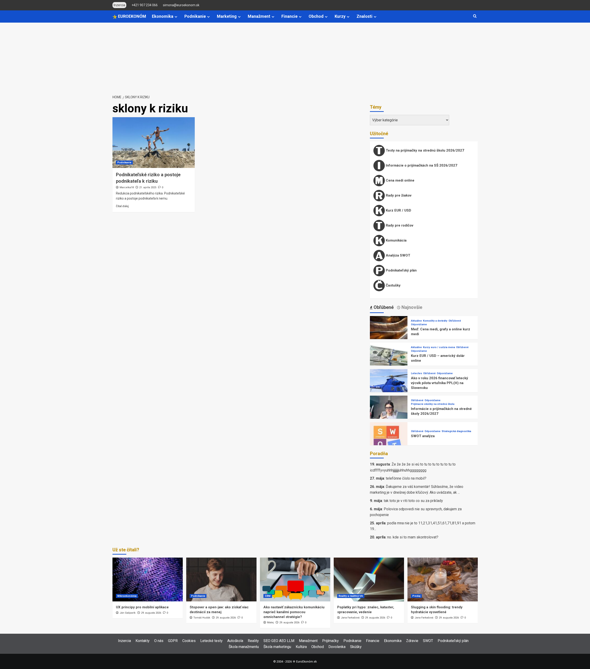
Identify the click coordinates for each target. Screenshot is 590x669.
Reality (253, 641)
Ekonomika (162, 16)
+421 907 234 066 (145, 5)
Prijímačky (330, 641)
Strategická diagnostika (456, 431)
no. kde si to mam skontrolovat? (412, 537)
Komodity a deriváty (435, 321)
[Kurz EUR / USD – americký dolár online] (389, 361)
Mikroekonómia (126, 595)
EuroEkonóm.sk (306, 661)
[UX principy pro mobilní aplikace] (147, 579)
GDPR (173, 641)
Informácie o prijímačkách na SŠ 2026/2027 (421, 165)
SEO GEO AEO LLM (278, 641)
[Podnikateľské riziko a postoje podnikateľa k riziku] (153, 142)
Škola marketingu (277, 647)
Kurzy (340, 16)
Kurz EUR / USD (398, 210)
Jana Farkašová (350, 617)
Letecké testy (211, 641)
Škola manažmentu (244, 647)
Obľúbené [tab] (383, 307)
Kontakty (143, 641)
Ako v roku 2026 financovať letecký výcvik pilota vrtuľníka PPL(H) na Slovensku (439, 383)
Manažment (259, 16)
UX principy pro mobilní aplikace (142, 607)
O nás (158, 641)
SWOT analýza (423, 436)
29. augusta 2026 (151, 612)
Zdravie (412, 641)
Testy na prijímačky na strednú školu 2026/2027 (424, 150)
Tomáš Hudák (201, 617)
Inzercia (124, 641)
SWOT (428, 641)
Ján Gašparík (128, 612)
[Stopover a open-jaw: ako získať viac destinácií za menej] (221, 579)
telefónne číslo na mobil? (406, 478)
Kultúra (301, 647)
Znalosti (364, 16)
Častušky (393, 285)
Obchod (316, 16)
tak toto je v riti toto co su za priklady (413, 501)
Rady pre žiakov (398, 195)
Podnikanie (195, 16)
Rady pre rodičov (399, 225)
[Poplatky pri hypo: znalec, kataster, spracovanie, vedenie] (369, 579)
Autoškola (235, 641)
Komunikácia (396, 240)
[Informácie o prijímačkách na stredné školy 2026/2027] (389, 414)
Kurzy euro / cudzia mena (439, 347)
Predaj (416, 595)
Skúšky (356, 647)
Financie (289, 16)
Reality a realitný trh (351, 595)
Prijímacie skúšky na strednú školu (432, 404)
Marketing (227, 16)
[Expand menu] (176, 17)
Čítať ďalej (122, 206)
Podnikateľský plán (401, 270)
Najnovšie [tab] (411, 307)
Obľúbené (454, 321)
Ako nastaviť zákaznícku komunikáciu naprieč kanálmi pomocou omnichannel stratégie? (293, 612)
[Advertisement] (295, 57)
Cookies (189, 641)
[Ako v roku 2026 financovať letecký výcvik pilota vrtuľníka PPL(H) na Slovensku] (389, 387)
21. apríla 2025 (147, 187)
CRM (268, 595)
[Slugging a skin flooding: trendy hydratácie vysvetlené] (442, 579)
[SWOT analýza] (389, 441)
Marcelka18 (127, 187)
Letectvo (416, 373)
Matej (270, 622)
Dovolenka (336, 647)
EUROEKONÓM (131, 16)
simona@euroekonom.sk (181, 5)
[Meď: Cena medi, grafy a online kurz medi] (389, 334)
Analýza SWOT (397, 255)
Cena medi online (399, 180)
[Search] (475, 16)
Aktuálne (416, 321)
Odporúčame (419, 324)
